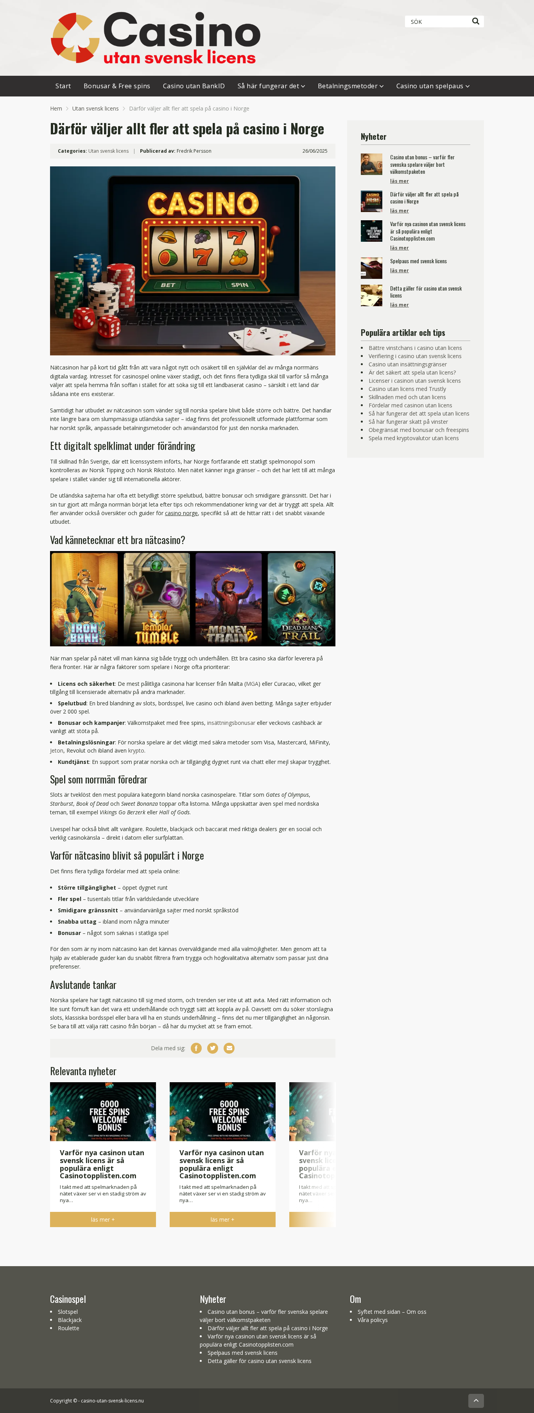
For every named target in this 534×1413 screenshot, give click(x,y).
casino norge (181, 513)
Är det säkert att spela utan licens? (412, 372)
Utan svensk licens (95, 108)
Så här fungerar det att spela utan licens (419, 413)
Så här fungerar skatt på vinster (408, 421)
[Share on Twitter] (212, 1048)
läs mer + (103, 1219)
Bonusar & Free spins (117, 86)
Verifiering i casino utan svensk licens (415, 356)
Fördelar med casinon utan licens (410, 405)
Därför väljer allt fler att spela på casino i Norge (268, 1328)
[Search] (475, 21)
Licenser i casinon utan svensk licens (415, 380)
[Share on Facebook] (196, 1048)
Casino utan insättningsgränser (408, 364)
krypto (136, 750)
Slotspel (68, 1311)
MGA (252, 683)
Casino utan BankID (194, 86)
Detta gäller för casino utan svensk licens (260, 1361)
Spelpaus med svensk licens (243, 1352)
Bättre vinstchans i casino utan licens (415, 347)
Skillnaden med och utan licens (407, 397)
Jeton (56, 750)
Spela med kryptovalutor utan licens (414, 438)
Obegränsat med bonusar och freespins (419, 430)
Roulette (68, 1328)
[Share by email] (229, 1048)
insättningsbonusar (231, 722)
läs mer (399, 181)
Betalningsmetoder (348, 86)
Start (63, 86)
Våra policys (373, 1320)
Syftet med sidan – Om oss (392, 1311)
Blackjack (70, 1320)
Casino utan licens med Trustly (407, 388)
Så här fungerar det (268, 86)
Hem (56, 108)
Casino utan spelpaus (430, 86)
